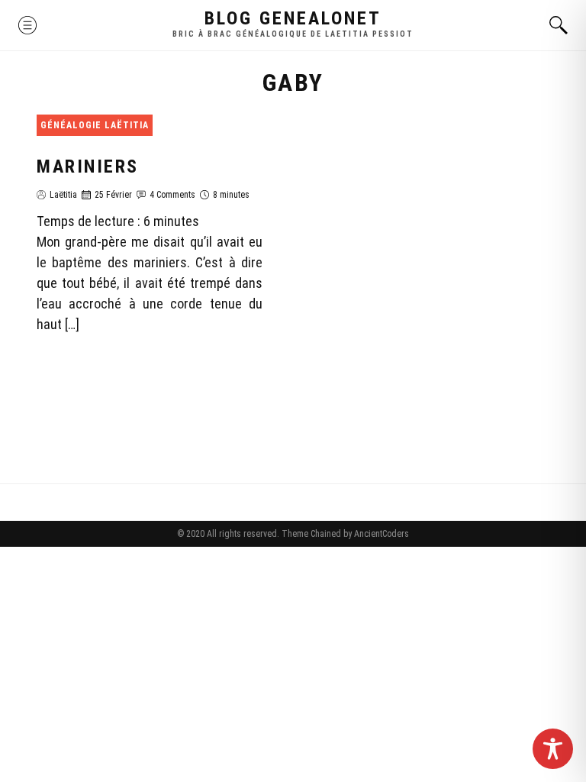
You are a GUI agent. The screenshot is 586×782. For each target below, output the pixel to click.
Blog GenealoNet (293, 18)
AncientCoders (380, 533)
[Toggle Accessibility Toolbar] (553, 749)
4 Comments (172, 194)
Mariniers (88, 166)
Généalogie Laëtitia (94, 125)
